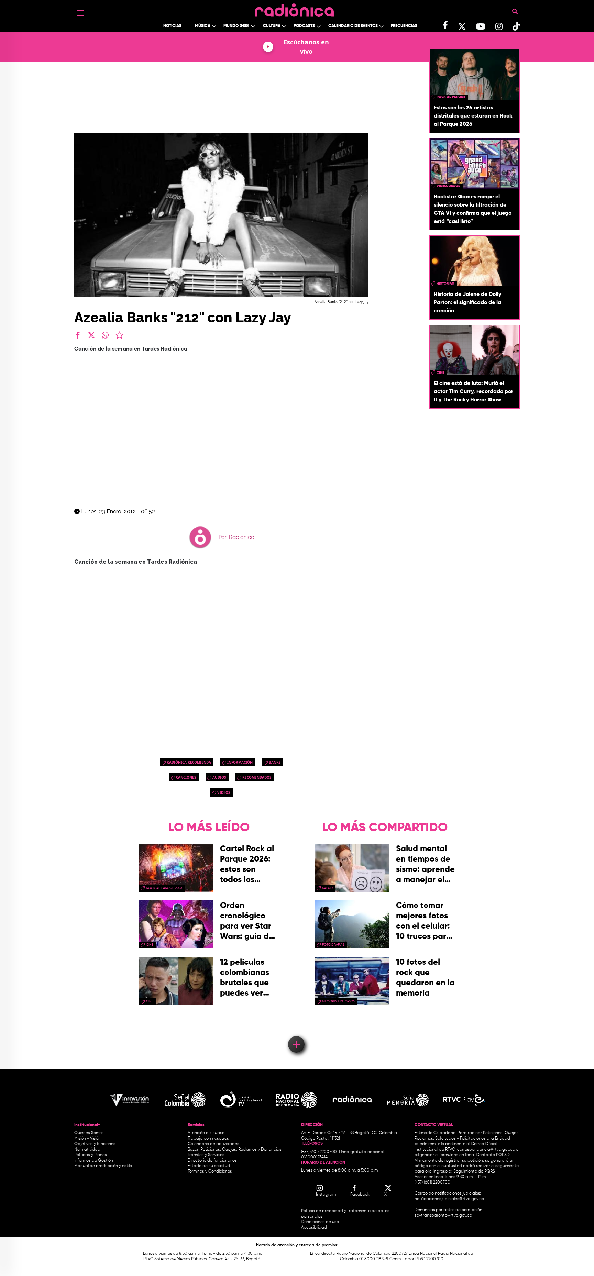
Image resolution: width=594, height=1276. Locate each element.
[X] (91, 335)
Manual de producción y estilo (103, 1166)
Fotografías (333, 944)
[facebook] (77, 335)
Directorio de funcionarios (212, 1160)
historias (445, 283)
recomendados (257, 777)
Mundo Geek (236, 26)
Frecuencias (404, 26)
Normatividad (87, 1149)
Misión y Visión (87, 1138)
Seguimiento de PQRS (474, 1171)
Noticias (172, 26)
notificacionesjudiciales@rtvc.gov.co (449, 1199)
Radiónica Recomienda (189, 762)
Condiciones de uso (320, 1222)
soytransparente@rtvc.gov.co (443, 1215)
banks (275, 762)
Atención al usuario (206, 1133)
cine (440, 372)
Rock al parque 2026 (164, 888)
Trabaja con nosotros (208, 1138)
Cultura (271, 26)
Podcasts (304, 26)
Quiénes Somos (89, 1133)
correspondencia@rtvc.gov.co (486, 1149)
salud (327, 888)
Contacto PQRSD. (493, 1155)
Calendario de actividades (213, 1144)
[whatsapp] (105, 335)
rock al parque (451, 97)
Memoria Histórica (338, 1001)
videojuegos (448, 186)
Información (240, 762)
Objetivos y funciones (95, 1144)
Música (202, 26)
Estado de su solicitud (209, 1166)
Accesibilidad (314, 1227)
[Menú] (80, 13)
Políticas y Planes (90, 1155)
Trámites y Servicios (206, 1155)
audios (219, 777)
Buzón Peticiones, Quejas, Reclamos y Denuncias (235, 1149)
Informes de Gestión (93, 1160)
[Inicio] (294, 8)
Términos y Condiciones (210, 1171)
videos (223, 792)
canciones (186, 777)
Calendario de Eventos (353, 26)
